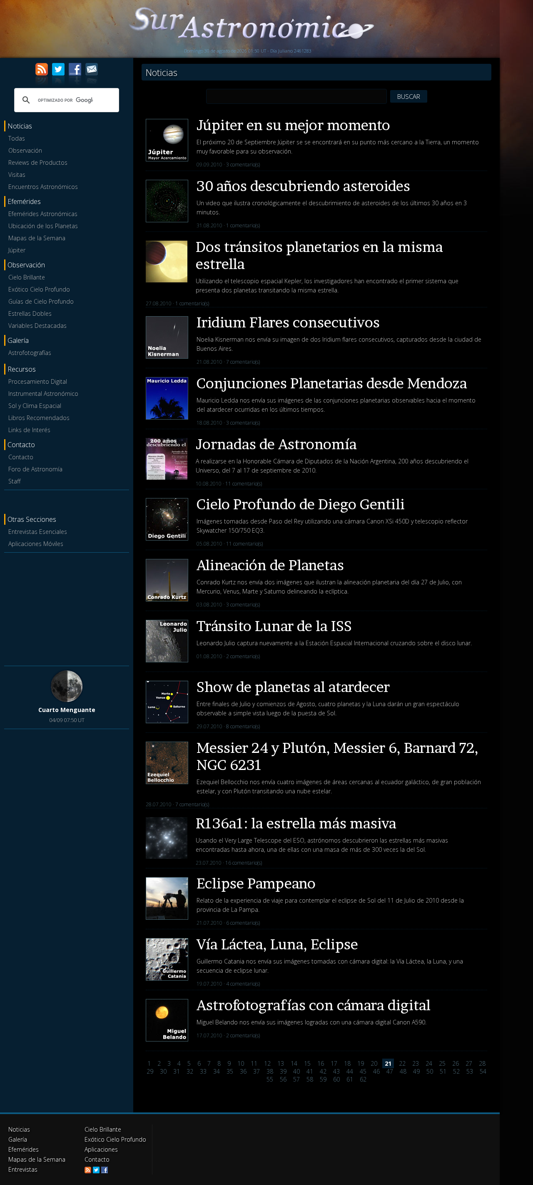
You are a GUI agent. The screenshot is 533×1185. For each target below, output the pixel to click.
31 (176, 1071)
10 (240, 1063)
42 (323, 1071)
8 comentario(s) (243, 726)
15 (307, 1063)
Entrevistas (22, 1169)
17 (334, 1063)
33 (203, 1071)
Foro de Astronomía (35, 469)
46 (376, 1071)
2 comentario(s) (243, 656)
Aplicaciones (101, 1149)
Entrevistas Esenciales (37, 532)
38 (269, 1071)
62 (363, 1079)
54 (483, 1071)
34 (216, 1071)
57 (296, 1079)
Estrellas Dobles (30, 313)
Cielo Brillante (26, 277)
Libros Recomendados (39, 418)
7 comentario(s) (243, 361)
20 (374, 1063)
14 (294, 1063)
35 (230, 1071)
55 (269, 1079)
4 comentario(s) (243, 983)
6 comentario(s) (243, 922)
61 (349, 1079)
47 (389, 1071)
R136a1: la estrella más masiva (296, 823)
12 (267, 1063)
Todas (16, 138)
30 (163, 1071)
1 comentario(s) (243, 225)
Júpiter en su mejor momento (293, 124)
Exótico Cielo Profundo (39, 289)
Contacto (20, 457)
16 (320, 1063)
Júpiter (16, 250)
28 (482, 1063)
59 (323, 1079)
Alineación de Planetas (270, 565)
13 (280, 1063)
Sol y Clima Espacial (34, 406)
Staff (14, 481)
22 (402, 1063)
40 (296, 1071)
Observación (25, 150)
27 (469, 1063)
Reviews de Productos (37, 162)
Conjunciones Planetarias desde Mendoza (332, 383)
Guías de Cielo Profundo (41, 301)
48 (403, 1071)
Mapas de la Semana (36, 238)
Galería (17, 1139)
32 (190, 1071)
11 (254, 1063)
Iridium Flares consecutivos (288, 322)
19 (360, 1063)
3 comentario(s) (243, 164)
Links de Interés (29, 430)
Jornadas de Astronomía (276, 444)
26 (455, 1063)
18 (347, 1063)
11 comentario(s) (243, 483)
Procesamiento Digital (37, 381)
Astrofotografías (29, 353)
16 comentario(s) (243, 862)
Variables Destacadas (37, 326)
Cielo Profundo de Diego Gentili (301, 504)
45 (363, 1071)
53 (469, 1071)
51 (443, 1071)
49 (416, 1071)
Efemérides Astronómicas (42, 214)
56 (283, 1079)
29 (150, 1071)
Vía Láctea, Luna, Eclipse (277, 944)
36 (243, 1071)
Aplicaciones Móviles (35, 544)
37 (256, 1071)
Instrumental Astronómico (43, 394)
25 (442, 1063)
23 (415, 1063)
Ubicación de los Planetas (43, 226)
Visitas (16, 175)
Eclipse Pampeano (256, 883)
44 (349, 1071)
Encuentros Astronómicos (43, 187)
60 (336, 1079)
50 (429, 1071)
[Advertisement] (66, 608)
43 (336, 1071)
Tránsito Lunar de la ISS (274, 625)
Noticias (19, 1129)
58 (309, 1079)
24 (429, 1063)
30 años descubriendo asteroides (303, 185)
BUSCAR (408, 96)
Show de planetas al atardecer (293, 686)
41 (309, 1071)
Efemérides (23, 1149)
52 (456, 1071)
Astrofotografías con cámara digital (314, 1005)
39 (283, 1071)
